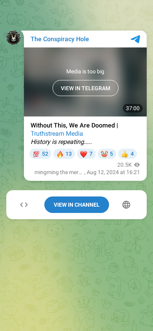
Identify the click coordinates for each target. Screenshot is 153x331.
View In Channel (77, 205)
